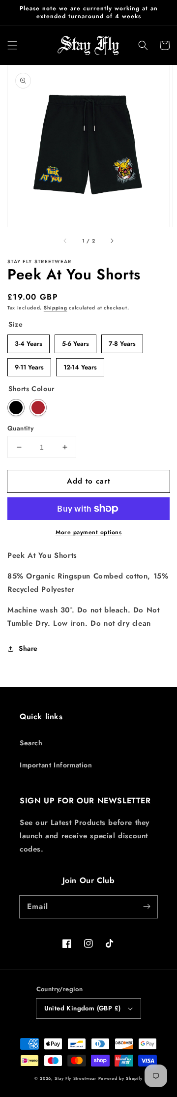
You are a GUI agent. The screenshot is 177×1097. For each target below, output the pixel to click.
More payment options (88, 532)
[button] (12, 45)
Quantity (20, 428)
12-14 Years (80, 365)
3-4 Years (28, 341)
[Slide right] (111, 240)
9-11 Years (29, 365)
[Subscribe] (146, 906)
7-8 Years (122, 341)
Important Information (56, 765)
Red (38, 407)
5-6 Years (75, 341)
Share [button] (28, 648)
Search (31, 743)
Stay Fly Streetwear (75, 1078)
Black (16, 407)
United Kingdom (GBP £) (82, 1008)
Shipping (55, 307)
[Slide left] (65, 240)
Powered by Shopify (120, 1078)
